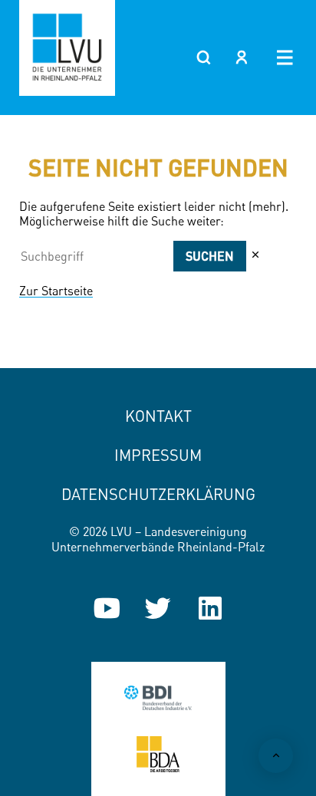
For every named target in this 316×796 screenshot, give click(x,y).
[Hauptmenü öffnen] (285, 57)
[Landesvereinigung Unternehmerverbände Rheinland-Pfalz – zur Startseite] (67, 48)
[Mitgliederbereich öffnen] (241, 57)
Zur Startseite (56, 290)
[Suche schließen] (255, 255)
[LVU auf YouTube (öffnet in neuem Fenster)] (106, 608)
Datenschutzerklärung (158, 494)
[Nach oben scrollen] (275, 755)
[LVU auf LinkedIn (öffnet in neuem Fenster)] (210, 608)
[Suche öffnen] (203, 57)
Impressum (158, 455)
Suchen (210, 255)
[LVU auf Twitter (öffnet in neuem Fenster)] (158, 608)
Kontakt (158, 416)
